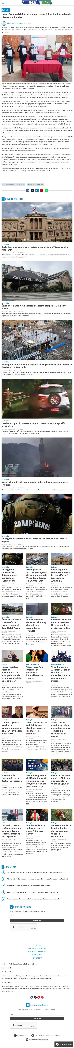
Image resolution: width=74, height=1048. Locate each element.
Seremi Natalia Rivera (35, 184)
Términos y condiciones (37, 952)
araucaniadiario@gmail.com (38, 1040)
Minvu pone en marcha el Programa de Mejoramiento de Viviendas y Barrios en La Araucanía (37, 366)
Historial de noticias (37, 948)
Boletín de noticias (21, 906)
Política (4, 664)
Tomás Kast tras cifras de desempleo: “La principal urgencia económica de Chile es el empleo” (12, 674)
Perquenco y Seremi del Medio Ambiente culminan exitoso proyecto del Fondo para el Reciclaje (36, 781)
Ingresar (38, 958)
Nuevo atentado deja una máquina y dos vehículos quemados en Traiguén (35, 483)
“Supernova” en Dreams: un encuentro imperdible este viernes (34, 673)
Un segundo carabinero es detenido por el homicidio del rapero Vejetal (34, 540)
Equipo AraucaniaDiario (14, 23)
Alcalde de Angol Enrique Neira (13, 184)
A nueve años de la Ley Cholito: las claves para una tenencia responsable (61, 831)
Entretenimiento (32, 664)
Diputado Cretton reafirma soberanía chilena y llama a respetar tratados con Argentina (11, 831)
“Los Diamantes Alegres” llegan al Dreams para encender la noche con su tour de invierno (60, 674)
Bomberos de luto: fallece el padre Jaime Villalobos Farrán (35, 829)
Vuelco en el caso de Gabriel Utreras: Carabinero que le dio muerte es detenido (36, 728)
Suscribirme (37, 920)
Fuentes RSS (37, 955)
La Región (5, 10)
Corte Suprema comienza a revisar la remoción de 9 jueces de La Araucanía (35, 248)
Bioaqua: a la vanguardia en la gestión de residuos (12, 778)
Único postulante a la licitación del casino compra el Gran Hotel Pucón (34, 307)
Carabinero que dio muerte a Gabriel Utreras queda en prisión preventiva (33, 425)
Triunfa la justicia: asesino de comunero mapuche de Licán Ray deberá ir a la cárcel (12, 728)
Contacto (37, 945)
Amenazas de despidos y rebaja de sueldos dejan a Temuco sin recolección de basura (61, 729)
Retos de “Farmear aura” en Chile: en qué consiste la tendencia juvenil (61, 779)
